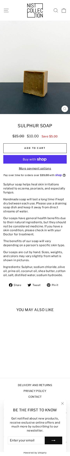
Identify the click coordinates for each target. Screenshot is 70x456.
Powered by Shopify (35, 452)
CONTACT (35, 396)
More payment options (35, 168)
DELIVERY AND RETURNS (35, 385)
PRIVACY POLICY (35, 390)
